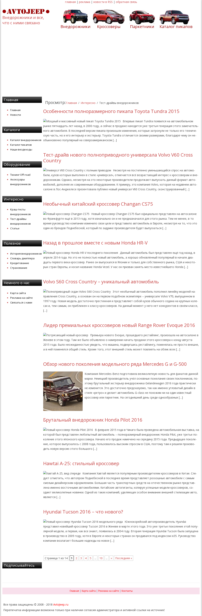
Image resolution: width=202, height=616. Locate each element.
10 (101, 558)
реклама (84, 2)
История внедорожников (26, 253)
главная (70, 2)
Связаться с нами (21, 302)
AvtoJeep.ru (60, 604)
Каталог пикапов (176, 26)
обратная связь (126, 2)
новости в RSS (103, 2)
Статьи (14, 228)
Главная (15, 110)
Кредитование (19, 263)
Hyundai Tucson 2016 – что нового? (83, 511)
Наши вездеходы (21, 149)
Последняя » (123, 558)
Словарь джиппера (22, 258)
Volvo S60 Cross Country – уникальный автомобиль (101, 281)
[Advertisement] (101, 65)
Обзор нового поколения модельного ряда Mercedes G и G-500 (115, 364)
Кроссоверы (109, 26)
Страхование (18, 268)
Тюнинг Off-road (20, 174)
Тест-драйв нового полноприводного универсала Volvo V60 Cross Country (118, 157)
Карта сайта (18, 293)
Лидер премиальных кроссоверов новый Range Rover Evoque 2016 (119, 325)
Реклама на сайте (21, 298)
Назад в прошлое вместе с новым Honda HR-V (95, 242)
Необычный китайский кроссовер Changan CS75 (98, 204)
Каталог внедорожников (25, 140)
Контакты (127, 591)
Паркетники (142, 26)
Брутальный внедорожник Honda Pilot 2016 (92, 419)
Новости (15, 115)
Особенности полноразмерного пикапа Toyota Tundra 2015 (111, 111)
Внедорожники (75, 26)
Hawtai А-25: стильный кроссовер (81, 463)
